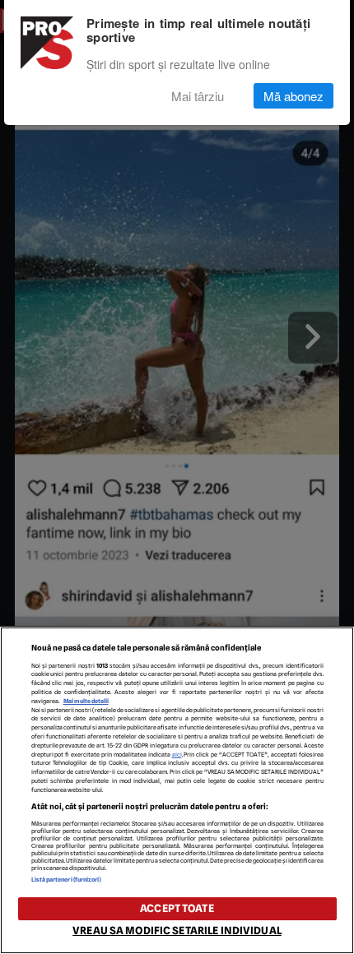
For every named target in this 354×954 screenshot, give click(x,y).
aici (177, 754)
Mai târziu (197, 95)
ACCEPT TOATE (177, 908)
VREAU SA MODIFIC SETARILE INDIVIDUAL (177, 930)
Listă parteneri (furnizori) (66, 879)
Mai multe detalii (86, 701)
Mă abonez (293, 95)
